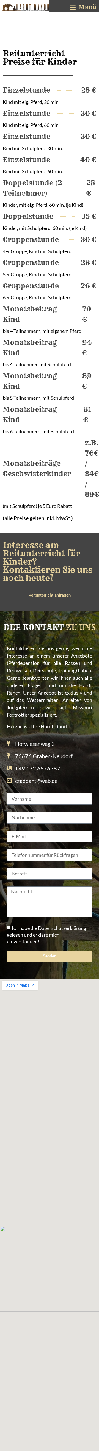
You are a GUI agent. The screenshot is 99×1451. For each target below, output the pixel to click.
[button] (83, 7)
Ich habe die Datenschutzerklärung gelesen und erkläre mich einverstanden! (46, 934)
